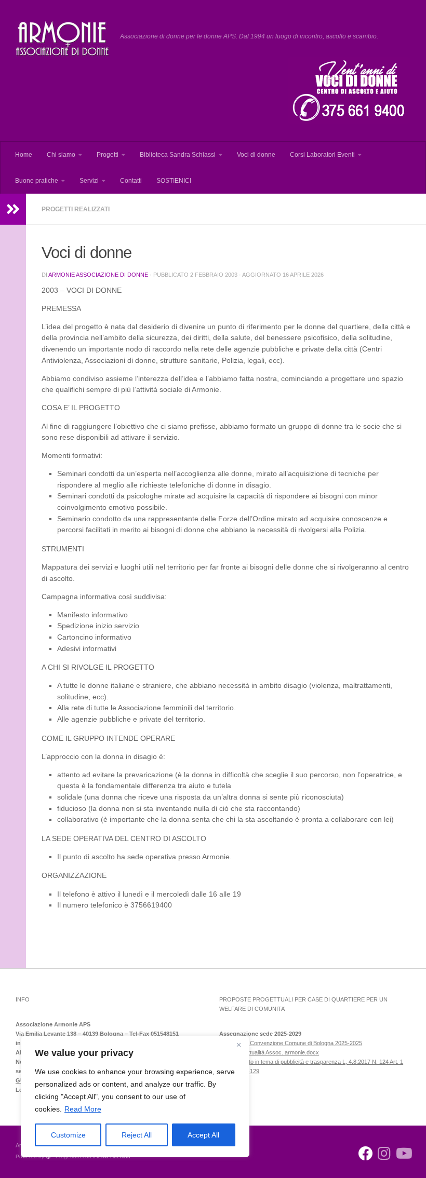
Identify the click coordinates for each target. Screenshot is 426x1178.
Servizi (89, 180)
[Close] (238, 1044)
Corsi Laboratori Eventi (322, 154)
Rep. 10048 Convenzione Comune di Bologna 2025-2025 (290, 1043)
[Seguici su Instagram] (384, 1153)
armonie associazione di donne (98, 275)
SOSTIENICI (173, 180)
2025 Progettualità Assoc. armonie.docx (269, 1052)
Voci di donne (256, 154)
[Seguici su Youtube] (403, 1153)
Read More (82, 1109)
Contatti (131, 180)
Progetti (107, 154)
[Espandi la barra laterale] (13, 209)
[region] (135, 1096)
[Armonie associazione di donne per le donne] (365, 1153)
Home (23, 154)
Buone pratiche (36, 180)
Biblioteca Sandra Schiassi (178, 154)
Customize (68, 1135)
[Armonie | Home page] (63, 39)
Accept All (203, 1135)
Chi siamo (61, 154)
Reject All (137, 1135)
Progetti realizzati (76, 209)
